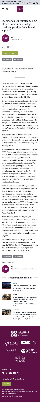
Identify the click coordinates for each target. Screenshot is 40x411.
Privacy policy (18, 396)
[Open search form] (7, 9)
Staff (12, 37)
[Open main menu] (3, 9)
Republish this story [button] (9, 53)
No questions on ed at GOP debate (24, 286)
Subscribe (6, 384)
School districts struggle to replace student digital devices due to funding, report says (25, 299)
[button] (8, 47)
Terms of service (6, 396)
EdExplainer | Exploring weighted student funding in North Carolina (24, 313)
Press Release (7, 59)
